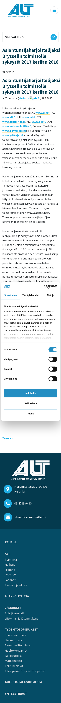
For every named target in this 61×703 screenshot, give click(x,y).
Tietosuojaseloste (16, 585)
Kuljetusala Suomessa (23, 682)
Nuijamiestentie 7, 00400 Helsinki (30, 489)
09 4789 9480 (23, 503)
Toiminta (11, 559)
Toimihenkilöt (14, 666)
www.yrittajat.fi (12, 135)
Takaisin (7, 438)
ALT (7, 554)
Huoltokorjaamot (16, 650)
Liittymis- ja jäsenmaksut (21, 618)
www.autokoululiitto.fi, (17, 126)
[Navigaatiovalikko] (54, 10)
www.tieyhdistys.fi (14, 130)
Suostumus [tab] (10, 295)
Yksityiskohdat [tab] (30, 295)
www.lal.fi (28, 117)
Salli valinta (30, 403)
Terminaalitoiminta (17, 645)
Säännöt (10, 580)
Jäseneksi (13, 608)
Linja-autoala (13, 640)
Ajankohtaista (17, 596)
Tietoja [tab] (50, 295)
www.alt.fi (8, 117)
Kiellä (31, 413)
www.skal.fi (43, 112)
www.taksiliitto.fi (13, 122)
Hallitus (10, 564)
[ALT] (20, 10)
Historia (10, 570)
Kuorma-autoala (15, 635)
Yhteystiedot (16, 694)
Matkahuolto (13, 661)
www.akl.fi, (39, 122)
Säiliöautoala (13, 656)
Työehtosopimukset (21, 629)
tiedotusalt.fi (29, 98)
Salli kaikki (30, 393)
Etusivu (11, 542)
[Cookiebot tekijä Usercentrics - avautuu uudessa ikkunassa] (43, 287)
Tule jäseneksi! (14, 613)
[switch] (52, 359)
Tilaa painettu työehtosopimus (25, 671)
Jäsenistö (10, 575)
